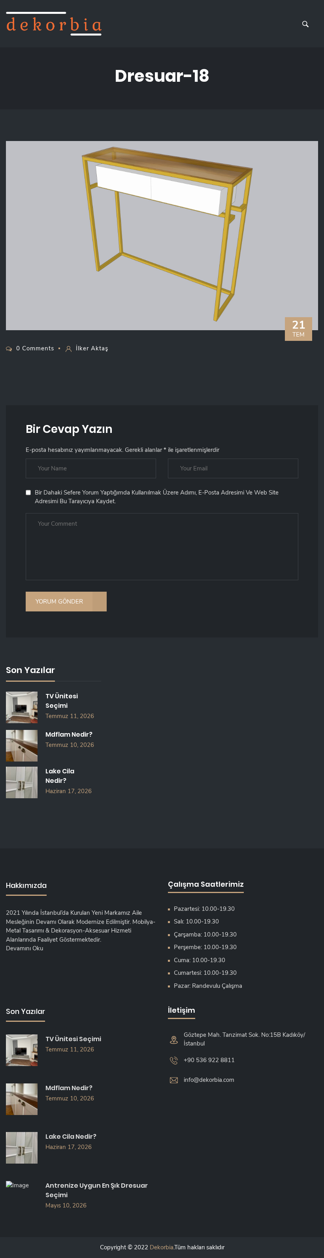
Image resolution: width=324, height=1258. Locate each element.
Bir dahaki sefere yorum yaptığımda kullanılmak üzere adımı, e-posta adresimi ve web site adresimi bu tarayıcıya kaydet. (157, 497)
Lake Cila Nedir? (59, 776)
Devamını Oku (24, 948)
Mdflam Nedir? (68, 734)
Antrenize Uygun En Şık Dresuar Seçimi (96, 1190)
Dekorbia (161, 1247)
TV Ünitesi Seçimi (61, 701)
